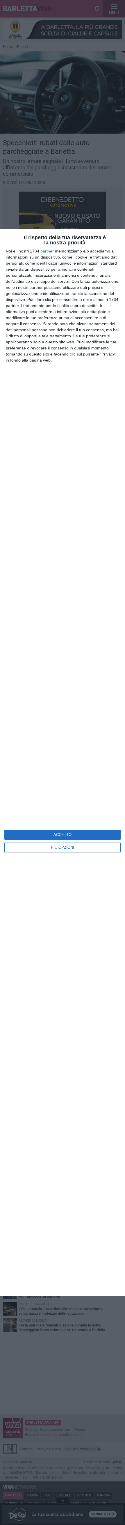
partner (47, 251)
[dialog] (62, 762)
